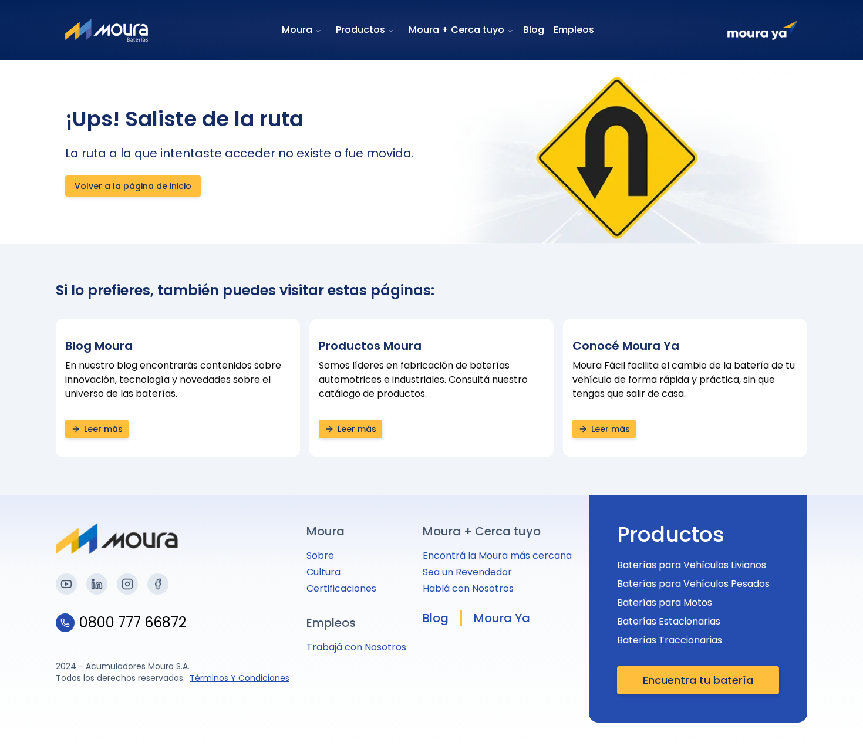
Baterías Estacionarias (668, 621)
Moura (297, 29)
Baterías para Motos (664, 602)
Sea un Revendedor (467, 572)
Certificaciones (341, 588)
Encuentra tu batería (698, 680)
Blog (533, 29)
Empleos (574, 29)
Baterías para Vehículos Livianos (691, 565)
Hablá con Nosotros (468, 588)
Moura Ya (502, 618)
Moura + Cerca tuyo (456, 29)
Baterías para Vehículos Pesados (693, 583)
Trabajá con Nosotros (356, 647)
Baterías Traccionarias (669, 640)
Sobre (320, 555)
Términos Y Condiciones (239, 678)
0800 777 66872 (132, 622)
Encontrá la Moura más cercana (497, 555)
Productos (360, 29)
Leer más (103, 429)
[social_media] (66, 584)
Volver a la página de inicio (133, 186)
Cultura (323, 572)
